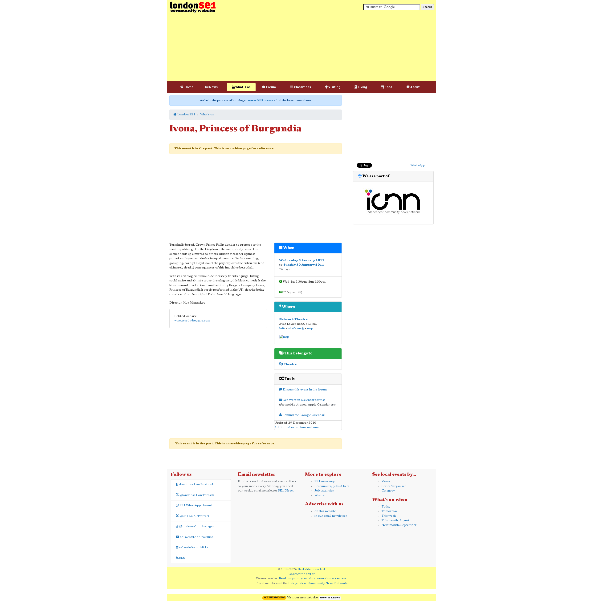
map (310, 328)
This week (389, 515)
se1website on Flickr (193, 547)
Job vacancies (324, 490)
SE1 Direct (286, 490)
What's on (243, 87)
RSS (181, 558)
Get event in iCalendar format (303, 400)
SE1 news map (324, 481)
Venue (386, 481)
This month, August (395, 520)
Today (386, 506)
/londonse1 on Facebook (196, 484)
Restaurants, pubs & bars (331, 486)
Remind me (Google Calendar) (303, 415)
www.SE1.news (260, 100)
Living (362, 87)
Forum (271, 87)
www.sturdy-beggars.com (192, 320)
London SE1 (186, 114)
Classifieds (302, 87)
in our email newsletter (330, 515)
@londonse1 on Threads (196, 495)
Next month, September (399, 525)
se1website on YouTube (196, 537)
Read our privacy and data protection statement (312, 578)
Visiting (334, 87)
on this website (325, 511)
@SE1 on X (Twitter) (194, 516)
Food (388, 87)
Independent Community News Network (317, 583)
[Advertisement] (301, 47)
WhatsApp (417, 165)
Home (188, 87)
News (213, 87)
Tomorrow (389, 511)
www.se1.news (330, 598)
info (282, 328)
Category (388, 490)
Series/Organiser (394, 486)
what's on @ (296, 328)
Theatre (290, 364)
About (415, 87)
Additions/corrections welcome (296, 427)
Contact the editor (302, 574)
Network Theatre (293, 319)
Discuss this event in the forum (304, 389)
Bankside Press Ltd (311, 569)
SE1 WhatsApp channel (195, 505)
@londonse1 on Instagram (197, 526)
